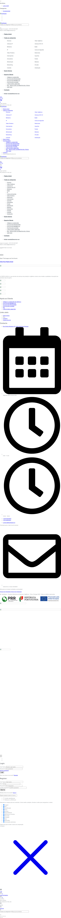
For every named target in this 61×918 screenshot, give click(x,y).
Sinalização (37, 67)
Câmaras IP (10, 43)
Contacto (6, 90)
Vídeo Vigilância (38, 40)
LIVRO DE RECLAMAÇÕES (13, 83)
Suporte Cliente (8, 74)
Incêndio (9, 67)
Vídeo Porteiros (10, 52)
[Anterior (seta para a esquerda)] (0, 917)
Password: (2, 768)
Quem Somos (8, 71)
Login (2, 772)
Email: (1, 783)
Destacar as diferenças (10, 799)
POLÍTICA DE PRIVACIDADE (13, 79)
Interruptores (10, 55)
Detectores (37, 52)
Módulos (37, 61)
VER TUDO (9, 87)
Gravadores (10, 58)
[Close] (0, 909)
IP (7, 49)
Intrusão (37, 64)
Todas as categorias (10, 38)
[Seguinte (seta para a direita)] (2, 917)
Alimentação (10, 61)
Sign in (14, 792)
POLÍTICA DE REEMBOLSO (13, 80)
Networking (10, 64)
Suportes (37, 55)
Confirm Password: (4, 787)
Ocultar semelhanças (9, 798)
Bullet (36, 46)
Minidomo (9, 46)
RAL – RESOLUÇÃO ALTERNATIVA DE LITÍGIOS (18, 85)
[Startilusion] (3, 13)
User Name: (3, 767)
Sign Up (3, 789)
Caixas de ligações (39, 49)
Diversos (9, 40)
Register (16, 775)
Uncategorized (6, 11)
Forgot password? (4, 770)
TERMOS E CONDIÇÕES (13, 77)
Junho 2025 (6, 5)
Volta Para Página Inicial (6, 261)
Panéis (36, 58)
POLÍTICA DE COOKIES (12, 82)
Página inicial (8, 34)
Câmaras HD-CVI (39, 43)
